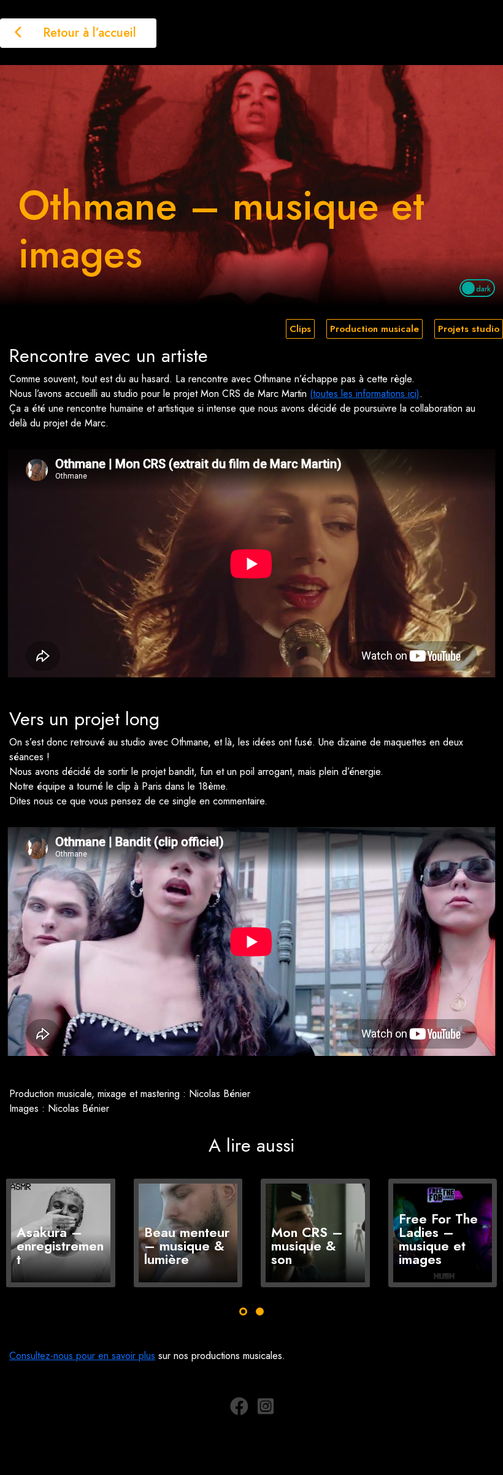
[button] (243, 1311)
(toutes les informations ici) (365, 394)
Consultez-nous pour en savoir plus (82, 1356)
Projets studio (468, 329)
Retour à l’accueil (87, 33)
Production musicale (374, 329)
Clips (300, 329)
